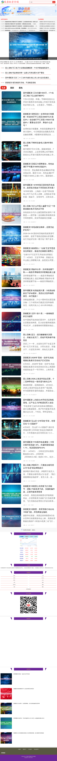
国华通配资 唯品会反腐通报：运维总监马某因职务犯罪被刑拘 (25, 62)
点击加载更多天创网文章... (28, 749)
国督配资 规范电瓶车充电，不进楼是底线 (20, 82)
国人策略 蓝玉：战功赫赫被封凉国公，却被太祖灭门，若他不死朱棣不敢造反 (39, 337)
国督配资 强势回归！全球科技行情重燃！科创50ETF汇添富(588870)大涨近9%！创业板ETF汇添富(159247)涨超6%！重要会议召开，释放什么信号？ (38, 119)
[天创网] (10, 2)
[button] (55, 11)
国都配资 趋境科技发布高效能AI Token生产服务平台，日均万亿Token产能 (38, 577)
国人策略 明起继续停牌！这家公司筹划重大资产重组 (24, 72)
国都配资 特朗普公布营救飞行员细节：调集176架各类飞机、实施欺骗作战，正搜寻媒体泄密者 (39, 489)
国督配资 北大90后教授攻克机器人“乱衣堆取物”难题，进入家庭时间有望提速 (39, 600)
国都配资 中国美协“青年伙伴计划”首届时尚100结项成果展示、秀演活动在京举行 (39, 665)
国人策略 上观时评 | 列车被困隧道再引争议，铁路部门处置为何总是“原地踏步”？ (38, 533)
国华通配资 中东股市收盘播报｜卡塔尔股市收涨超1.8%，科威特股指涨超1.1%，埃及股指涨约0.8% (38, 445)
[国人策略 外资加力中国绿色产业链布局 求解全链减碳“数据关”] (28, 45)
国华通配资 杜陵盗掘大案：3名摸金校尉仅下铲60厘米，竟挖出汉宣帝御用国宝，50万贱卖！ (39, 293)
